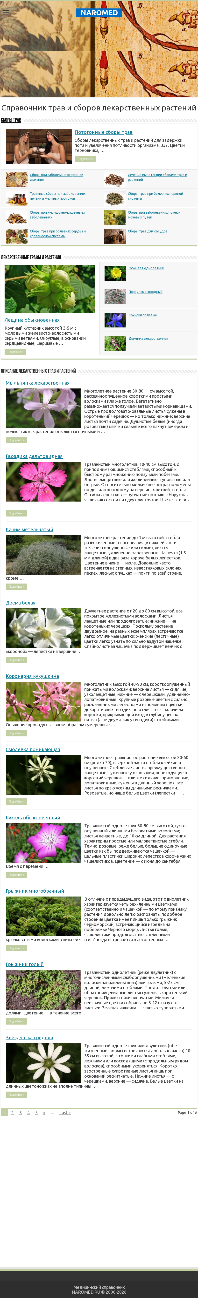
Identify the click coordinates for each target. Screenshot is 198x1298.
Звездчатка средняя (29, 1037)
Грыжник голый (25, 964)
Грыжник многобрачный (35, 891)
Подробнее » (85, 159)
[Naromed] (99, 12)
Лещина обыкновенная (32, 320)
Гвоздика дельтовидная (34, 456)
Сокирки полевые (143, 315)
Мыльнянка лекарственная (38, 383)
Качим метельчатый (29, 529)
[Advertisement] (99, 58)
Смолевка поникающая (33, 749)
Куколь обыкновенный (33, 817)
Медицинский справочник (99, 1287)
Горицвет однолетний (146, 268)
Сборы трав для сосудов (148, 231)
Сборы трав (11, 120)
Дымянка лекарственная (148, 338)
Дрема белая (20, 602)
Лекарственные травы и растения (31, 258)
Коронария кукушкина (32, 676)
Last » (65, 1112)
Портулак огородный (146, 292)
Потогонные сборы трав (104, 132)
